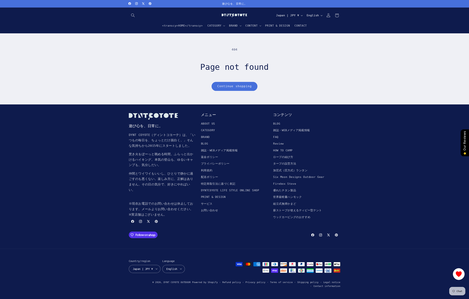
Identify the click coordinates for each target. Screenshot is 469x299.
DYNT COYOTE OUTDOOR (177, 282)
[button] (133, 15)
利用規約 (207, 170)
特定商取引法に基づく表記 (218, 183)
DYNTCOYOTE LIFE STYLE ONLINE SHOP (230, 190)
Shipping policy (308, 282)
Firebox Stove (284, 183)
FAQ (275, 137)
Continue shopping (234, 86)
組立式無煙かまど (284, 203)
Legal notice (331, 282)
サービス (207, 203)
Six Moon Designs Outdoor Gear (298, 176)
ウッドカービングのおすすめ (291, 217)
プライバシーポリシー (215, 163)
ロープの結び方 (283, 156)
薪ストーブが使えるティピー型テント (297, 210)
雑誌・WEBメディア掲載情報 (219, 150)
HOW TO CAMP (283, 150)
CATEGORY (208, 130)
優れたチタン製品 (284, 190)
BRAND (205, 137)
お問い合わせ (209, 210)
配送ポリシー (209, 176)
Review (278, 143)
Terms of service (281, 282)
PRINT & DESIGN (213, 197)
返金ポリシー (209, 156)
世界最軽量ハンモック (287, 197)
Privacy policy (255, 282)
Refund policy (231, 282)
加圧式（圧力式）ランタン (290, 170)
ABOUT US (208, 123)
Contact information (326, 286)
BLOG (204, 143)
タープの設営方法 (284, 163)
